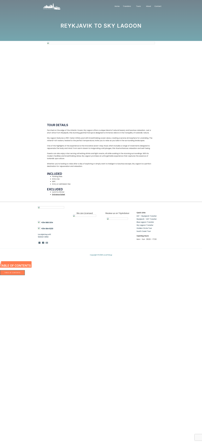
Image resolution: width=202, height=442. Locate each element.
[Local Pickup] (52, 6)
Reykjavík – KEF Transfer (147, 219)
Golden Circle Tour (144, 228)
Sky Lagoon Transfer (145, 225)
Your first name (16, 301)
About (148, 6)
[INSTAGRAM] (39, 242)
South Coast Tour (144, 231)
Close (43, 340)
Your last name (16, 310)
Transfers (127, 6)
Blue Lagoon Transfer (145, 222)
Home (117, 6)
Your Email (14, 319)
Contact (157, 6)
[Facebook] (43, 242)
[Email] (46, 242)
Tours (138, 6)
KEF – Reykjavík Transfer (147, 216)
